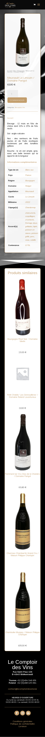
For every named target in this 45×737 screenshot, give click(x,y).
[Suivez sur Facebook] (16, 713)
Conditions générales (22, 721)
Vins (14, 71)
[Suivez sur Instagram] (22, 713)
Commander (17, 100)
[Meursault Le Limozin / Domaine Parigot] (22, 66)
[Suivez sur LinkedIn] (28, 713)
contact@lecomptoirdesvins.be (22, 688)
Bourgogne (20, 71)
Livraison (22, 726)
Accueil (9, 71)
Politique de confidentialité (22, 723)
